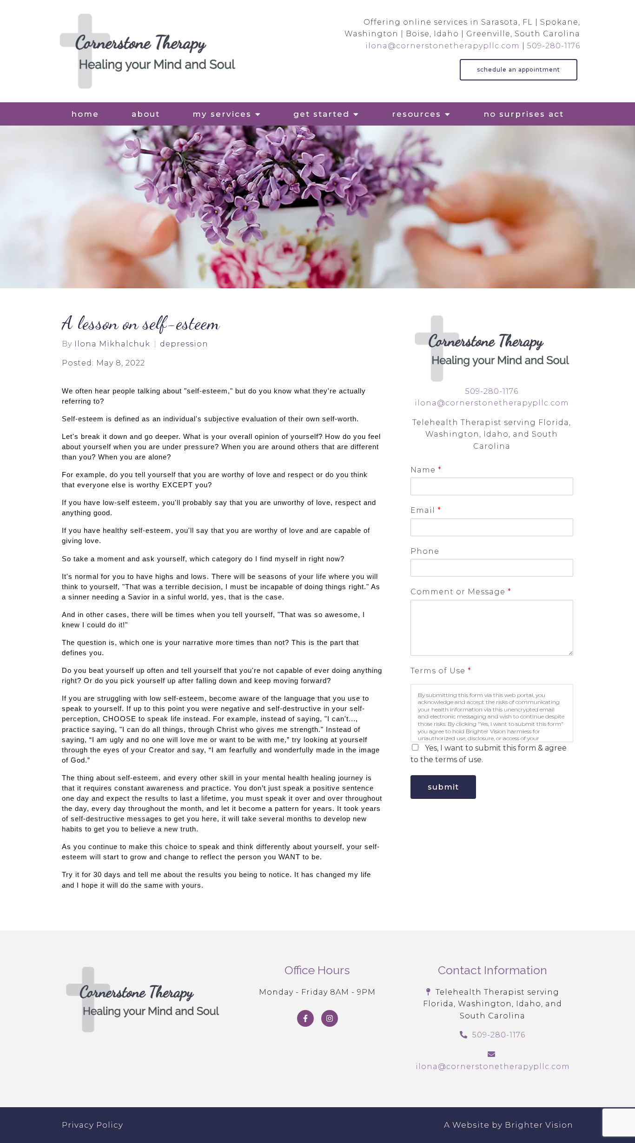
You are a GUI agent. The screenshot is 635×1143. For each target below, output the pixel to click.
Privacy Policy (92, 1125)
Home (85, 114)
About (146, 114)
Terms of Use (440, 670)
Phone (424, 551)
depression (184, 344)
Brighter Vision (539, 1125)
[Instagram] (329, 1018)
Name (425, 469)
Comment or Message (460, 591)
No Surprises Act (523, 114)
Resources (416, 114)
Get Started (321, 114)
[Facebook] (305, 1018)
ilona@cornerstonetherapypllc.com (442, 45)
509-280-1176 (553, 45)
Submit (443, 786)
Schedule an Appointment (518, 69)
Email (425, 510)
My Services (221, 114)
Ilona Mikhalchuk (112, 344)
